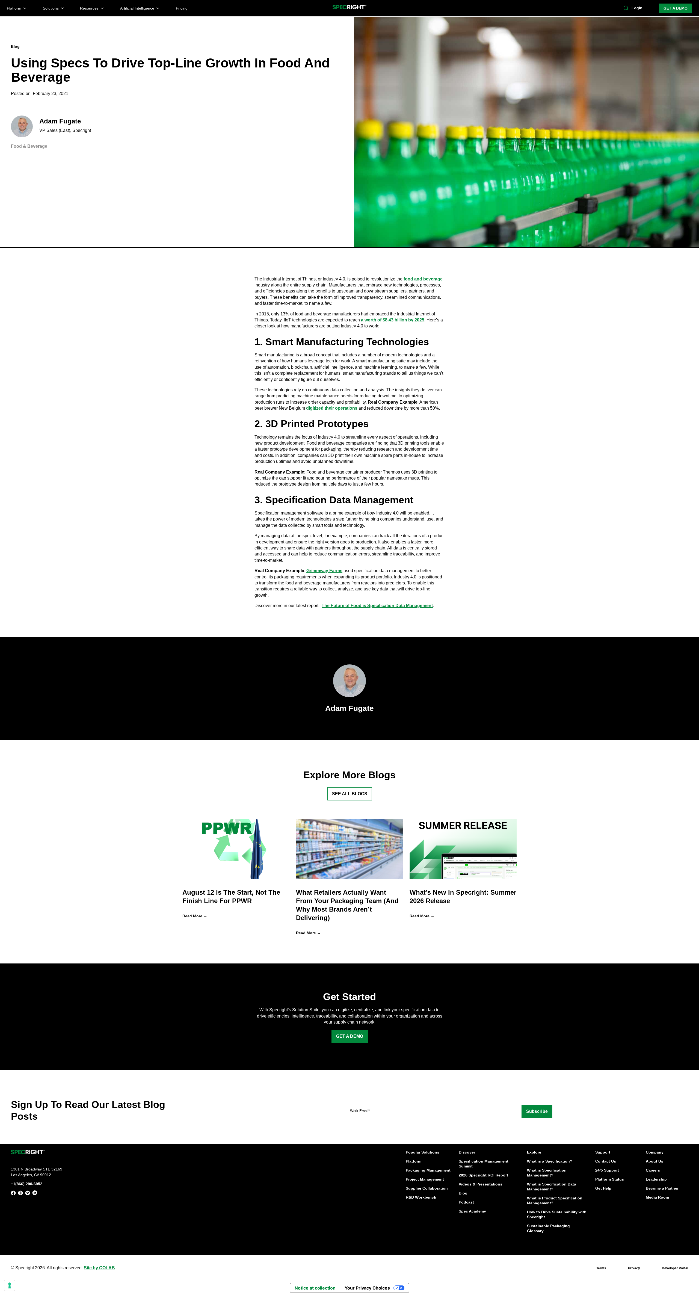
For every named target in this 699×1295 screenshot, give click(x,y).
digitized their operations (331, 408)
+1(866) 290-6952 (26, 1184)
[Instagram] (20, 1194)
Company (655, 1152)
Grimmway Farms (324, 570)
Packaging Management (428, 1170)
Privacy (634, 1268)
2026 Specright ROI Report (483, 1175)
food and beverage (423, 279)
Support (602, 1152)
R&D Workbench (421, 1197)
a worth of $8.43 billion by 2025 (392, 320)
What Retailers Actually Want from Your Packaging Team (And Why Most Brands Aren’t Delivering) (347, 905)
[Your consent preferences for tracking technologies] (9, 1285)
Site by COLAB (99, 1268)
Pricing (182, 8)
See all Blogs (349, 793)
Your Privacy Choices (367, 1288)
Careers (653, 1170)
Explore (534, 1152)
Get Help (603, 1188)
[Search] (626, 8)
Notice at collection (315, 1288)
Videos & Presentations (480, 1184)
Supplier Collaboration (427, 1188)
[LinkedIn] (34, 1193)
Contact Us (605, 1161)
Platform (413, 1161)
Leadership (656, 1179)
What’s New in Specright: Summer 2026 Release (463, 896)
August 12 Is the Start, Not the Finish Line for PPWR (231, 896)
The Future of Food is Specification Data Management (377, 605)
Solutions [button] (51, 8)
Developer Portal (675, 1268)
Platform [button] (14, 8)
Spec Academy (472, 1211)
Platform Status (609, 1179)
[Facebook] (13, 1193)
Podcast (466, 1202)
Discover (467, 1152)
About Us (654, 1161)
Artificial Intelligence (137, 8)
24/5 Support (607, 1170)
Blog (463, 1193)
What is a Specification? (549, 1161)
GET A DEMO (676, 8)
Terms (601, 1268)
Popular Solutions (422, 1152)
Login (637, 8)
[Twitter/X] (27, 1194)
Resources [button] (89, 8)
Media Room (657, 1197)
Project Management (425, 1179)
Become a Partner (662, 1188)
